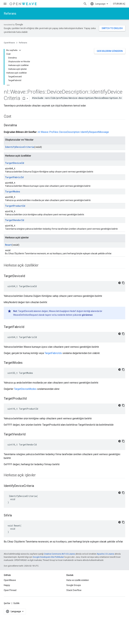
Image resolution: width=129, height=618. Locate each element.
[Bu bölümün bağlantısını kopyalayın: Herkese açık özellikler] (41, 265)
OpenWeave (9, 42)
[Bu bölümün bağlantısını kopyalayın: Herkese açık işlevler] (39, 475)
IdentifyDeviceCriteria (19, 146)
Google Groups (73, 585)
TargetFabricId (14, 177)
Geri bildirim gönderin (110, 51)
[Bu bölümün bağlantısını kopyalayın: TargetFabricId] (27, 327)
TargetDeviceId (14, 162)
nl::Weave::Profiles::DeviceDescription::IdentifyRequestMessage (73, 132)
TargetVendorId (14, 220)
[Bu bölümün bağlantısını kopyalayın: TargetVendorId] (28, 434)
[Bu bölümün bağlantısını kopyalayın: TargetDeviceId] (28, 276)
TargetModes (12, 191)
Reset (8, 244)
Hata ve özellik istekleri (77, 580)
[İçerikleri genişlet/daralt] (20, 50)
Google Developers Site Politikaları (48, 557)
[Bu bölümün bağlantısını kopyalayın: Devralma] (20, 125)
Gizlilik (16, 603)
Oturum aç (119, 4)
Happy (7, 585)
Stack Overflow (73, 590)
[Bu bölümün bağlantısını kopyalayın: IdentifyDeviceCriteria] (37, 486)
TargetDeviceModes (25, 388)
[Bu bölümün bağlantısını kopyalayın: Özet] (14, 117)
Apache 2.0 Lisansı (105, 554)
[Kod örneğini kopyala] (123, 283)
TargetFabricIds (53, 353)
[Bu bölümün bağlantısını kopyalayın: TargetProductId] (30, 399)
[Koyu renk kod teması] (119, 283)
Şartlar (7, 603)
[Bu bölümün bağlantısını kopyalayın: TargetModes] (25, 363)
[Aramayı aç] (85, 4)
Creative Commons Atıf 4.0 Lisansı (59, 554)
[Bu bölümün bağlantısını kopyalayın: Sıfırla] (15, 515)
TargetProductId (15, 205)
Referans (10, 13)
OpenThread (10, 590)
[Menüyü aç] (5, 4)
